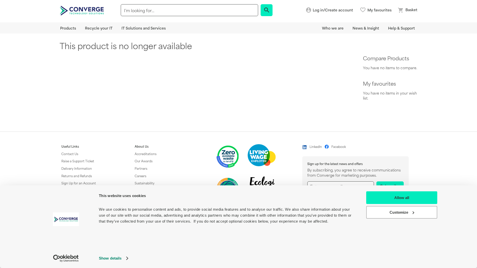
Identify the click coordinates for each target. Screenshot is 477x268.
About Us (142, 146)
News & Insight (366, 28)
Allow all (401, 198)
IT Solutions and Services (143, 28)
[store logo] (82, 10)
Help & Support (401, 28)
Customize (399, 212)
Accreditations (146, 153)
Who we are (333, 28)
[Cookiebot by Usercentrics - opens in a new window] (66, 258)
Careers (140, 175)
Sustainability (145, 182)
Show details (110, 258)
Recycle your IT (99, 28)
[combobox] (189, 10)
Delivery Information (76, 168)
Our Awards (144, 160)
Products (68, 28)
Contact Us (69, 153)
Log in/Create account (333, 10)
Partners (141, 168)
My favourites (379, 9)
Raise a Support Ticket (77, 160)
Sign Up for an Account (78, 182)
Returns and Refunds (76, 175)
